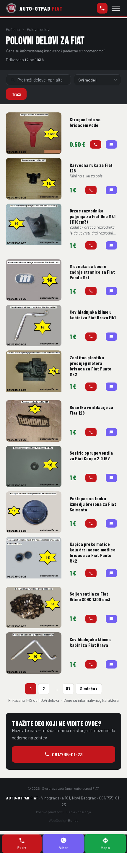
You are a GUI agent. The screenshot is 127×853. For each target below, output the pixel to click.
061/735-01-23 (102, 8)
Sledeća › (88, 688)
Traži (16, 94)
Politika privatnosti (50, 812)
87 (68, 688)
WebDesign (64, 820)
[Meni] (115, 8)
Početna (13, 29)
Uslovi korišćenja (78, 812)
